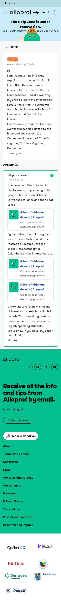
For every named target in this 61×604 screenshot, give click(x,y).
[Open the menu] (5, 12)
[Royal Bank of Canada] (45, 577)
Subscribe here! (18, 420)
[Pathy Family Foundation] (45, 548)
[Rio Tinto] (16, 564)
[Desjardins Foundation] (16, 577)
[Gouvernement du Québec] (16, 548)
